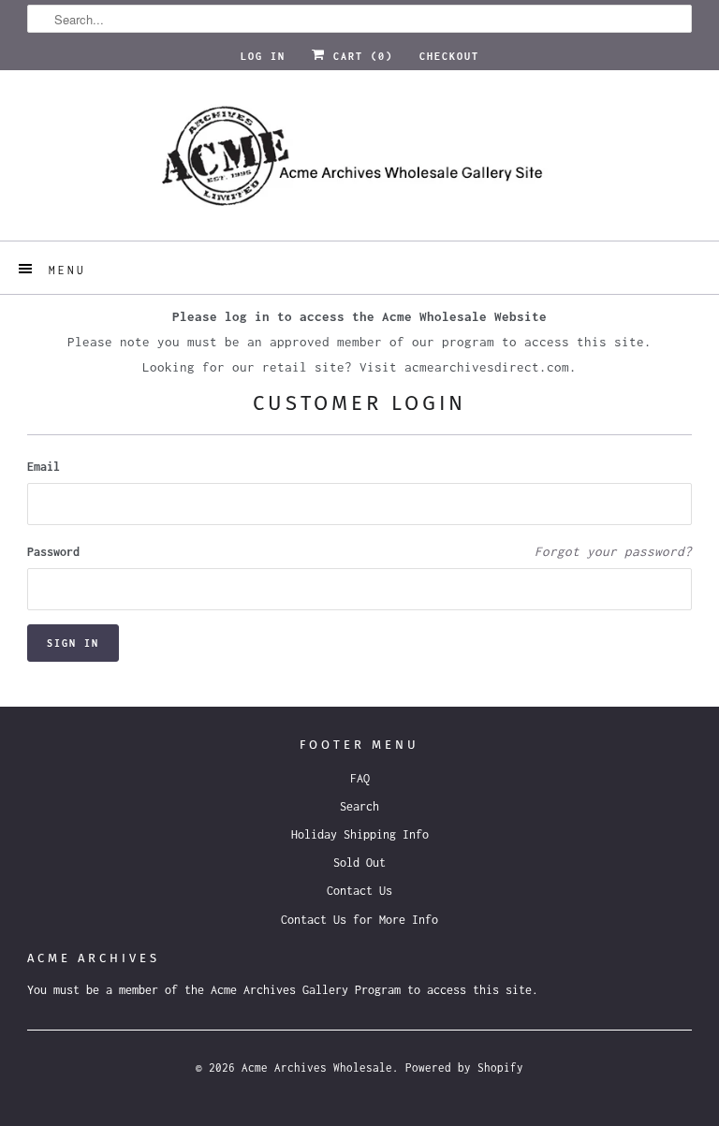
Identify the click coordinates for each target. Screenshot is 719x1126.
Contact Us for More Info (359, 920)
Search (359, 806)
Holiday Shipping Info (360, 834)
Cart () (359, 56)
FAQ (360, 778)
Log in (263, 56)
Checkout (449, 56)
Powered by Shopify (464, 1067)
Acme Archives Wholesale (317, 1067)
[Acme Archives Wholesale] (359, 162)
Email (43, 467)
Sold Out (359, 862)
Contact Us (359, 891)
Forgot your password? (613, 551)
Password (53, 552)
